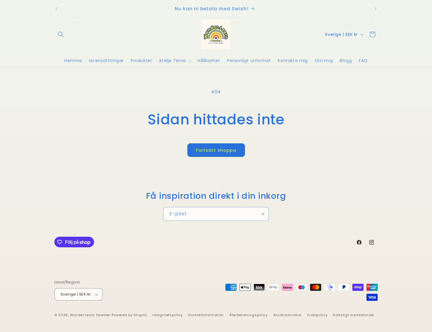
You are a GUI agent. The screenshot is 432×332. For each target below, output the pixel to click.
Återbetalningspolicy (248, 315)
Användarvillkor (287, 315)
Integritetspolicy (168, 315)
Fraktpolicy (317, 315)
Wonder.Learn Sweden (90, 315)
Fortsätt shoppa (216, 150)
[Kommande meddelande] (375, 8)
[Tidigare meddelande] (56, 8)
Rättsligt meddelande (353, 315)
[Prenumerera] (262, 214)
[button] (60, 34)
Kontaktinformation (206, 315)
